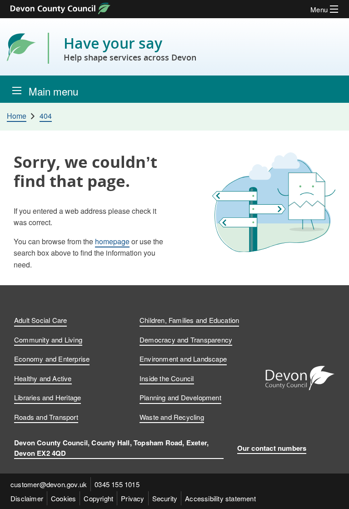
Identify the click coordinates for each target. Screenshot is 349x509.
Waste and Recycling (172, 417)
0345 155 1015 (117, 484)
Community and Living (48, 339)
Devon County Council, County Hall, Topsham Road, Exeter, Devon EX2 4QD (111, 448)
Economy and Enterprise (52, 358)
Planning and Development (180, 397)
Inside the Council (167, 378)
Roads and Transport (46, 417)
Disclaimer (26, 498)
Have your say (130, 48)
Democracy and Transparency (186, 339)
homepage (112, 241)
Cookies (63, 498)
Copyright (98, 498)
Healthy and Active (43, 378)
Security (165, 498)
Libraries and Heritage (47, 397)
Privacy (132, 498)
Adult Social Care (40, 320)
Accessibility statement (220, 498)
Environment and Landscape (183, 358)
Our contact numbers (272, 448)
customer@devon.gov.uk (48, 484)
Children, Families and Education (189, 320)
